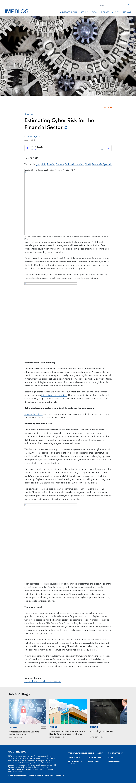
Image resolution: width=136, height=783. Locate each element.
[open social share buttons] (65, 127)
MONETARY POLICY (115, 753)
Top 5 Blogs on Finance (101, 731)
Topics (95, 12)
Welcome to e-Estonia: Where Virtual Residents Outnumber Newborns (67, 733)
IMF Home (127, 12)
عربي (38, 164)
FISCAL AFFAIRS (93, 762)
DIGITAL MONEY (74, 757)
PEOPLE (111, 757)
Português (97, 164)
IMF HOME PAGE (114, 762)
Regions (84, 12)
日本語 (88, 164)
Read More (17, 771)
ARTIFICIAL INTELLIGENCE (77, 753)
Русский (107, 164)
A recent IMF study (33, 414)
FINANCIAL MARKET (95, 757)
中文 (43, 164)
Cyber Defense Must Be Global (42, 681)
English (106, 107)
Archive (115, 12)
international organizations (54, 395)
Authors (105, 12)
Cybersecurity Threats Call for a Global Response (24, 733)
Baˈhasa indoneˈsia (74, 164)
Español (51, 164)
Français (60, 164)
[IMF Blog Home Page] (16, 11)
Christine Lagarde (32, 136)
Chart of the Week (68, 12)
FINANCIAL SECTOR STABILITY (75, 763)
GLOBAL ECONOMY (95, 753)
